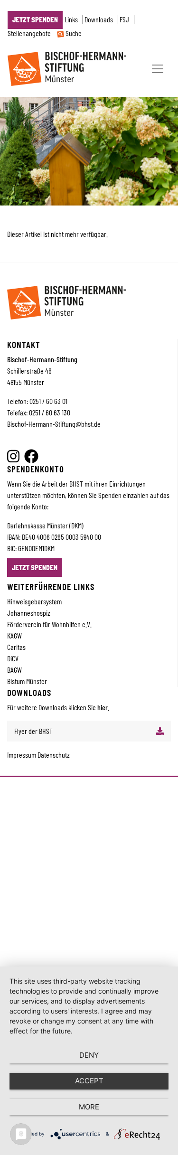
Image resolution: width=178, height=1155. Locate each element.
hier (102, 707)
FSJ (124, 19)
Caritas (16, 646)
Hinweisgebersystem (34, 601)
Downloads (98, 19)
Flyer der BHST (33, 730)
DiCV (13, 658)
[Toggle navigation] (157, 69)
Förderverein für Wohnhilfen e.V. (49, 624)
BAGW (14, 669)
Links (71, 19)
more (89, 1106)
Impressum (22, 754)
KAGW (14, 635)
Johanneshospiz (28, 612)
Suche (73, 33)
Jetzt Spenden (35, 20)
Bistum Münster (27, 680)
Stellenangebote (29, 33)
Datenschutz (53, 754)
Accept (89, 1080)
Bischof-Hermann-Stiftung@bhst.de (54, 423)
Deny (89, 1055)
